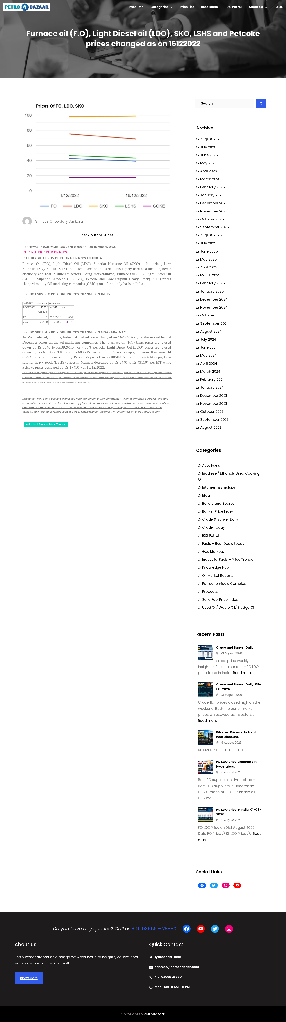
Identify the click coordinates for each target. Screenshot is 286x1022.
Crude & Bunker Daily (220, 519)
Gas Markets (213, 551)
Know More (29, 978)
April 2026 (208, 171)
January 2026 (212, 195)
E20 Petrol (210, 535)
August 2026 (211, 139)
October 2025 (212, 219)
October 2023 (212, 411)
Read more (242, 672)
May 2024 (208, 355)
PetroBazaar (154, 1014)
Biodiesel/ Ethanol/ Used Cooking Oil (229, 476)
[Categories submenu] (171, 7)
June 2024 (209, 347)
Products (210, 591)
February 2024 (212, 379)
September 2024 (214, 323)
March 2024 (210, 371)
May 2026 (208, 163)
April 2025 (208, 267)
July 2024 (208, 339)
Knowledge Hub (215, 567)
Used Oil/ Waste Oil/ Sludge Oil (228, 607)
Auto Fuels (211, 465)
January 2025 (212, 291)
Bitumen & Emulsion (219, 487)
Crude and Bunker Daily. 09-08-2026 (238, 686)
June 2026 (209, 155)
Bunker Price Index (217, 511)
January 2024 (212, 387)
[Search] (261, 103)
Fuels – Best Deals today (223, 543)
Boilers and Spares (218, 503)
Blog (206, 495)
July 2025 (208, 243)
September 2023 (214, 419)
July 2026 (208, 147)
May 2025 (208, 259)
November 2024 (214, 307)
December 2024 (214, 299)
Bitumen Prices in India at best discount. (236, 734)
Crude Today (213, 527)
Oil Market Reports (218, 575)
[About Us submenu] (266, 7)
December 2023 (213, 395)
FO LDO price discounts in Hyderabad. (236, 764)
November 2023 (213, 403)
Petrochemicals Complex (224, 583)
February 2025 (212, 283)
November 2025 (214, 211)
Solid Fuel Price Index (220, 599)
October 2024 (212, 315)
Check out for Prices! (97, 235)
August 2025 (211, 235)
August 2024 (211, 331)
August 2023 (210, 427)
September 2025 (214, 227)
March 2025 (210, 275)
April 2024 (208, 363)
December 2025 (214, 203)
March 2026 (210, 179)
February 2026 (212, 187)
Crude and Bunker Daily (235, 647)
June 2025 (209, 251)
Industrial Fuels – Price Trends (46, 424)
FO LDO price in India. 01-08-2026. (238, 812)
